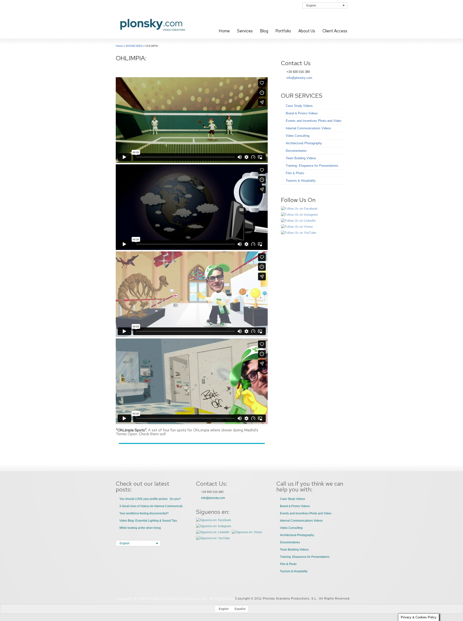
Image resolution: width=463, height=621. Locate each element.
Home (224, 31)
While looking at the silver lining (140, 528)
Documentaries (296, 150)
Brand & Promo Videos (302, 113)
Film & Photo (295, 173)
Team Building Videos (301, 158)
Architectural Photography (304, 143)
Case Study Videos (299, 106)
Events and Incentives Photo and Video (313, 121)
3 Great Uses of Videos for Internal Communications (153, 506)
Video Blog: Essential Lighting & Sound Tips (148, 520)
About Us (306, 31)
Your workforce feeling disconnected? (144, 513)
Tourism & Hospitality (301, 180)
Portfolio (283, 31)
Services (245, 31)
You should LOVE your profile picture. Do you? (150, 499)
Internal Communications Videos (308, 128)
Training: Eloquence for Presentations (312, 165)
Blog (264, 31)
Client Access (334, 31)
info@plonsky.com (299, 78)
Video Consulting (297, 136)
